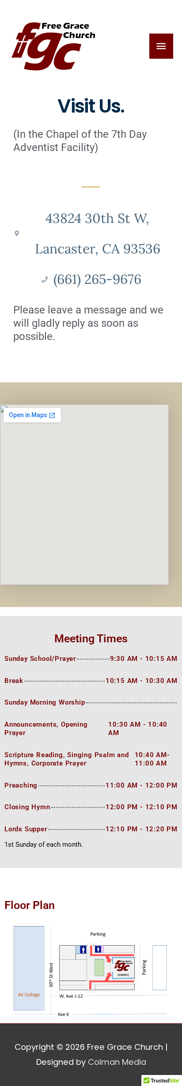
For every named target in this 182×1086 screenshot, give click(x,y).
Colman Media (117, 1061)
